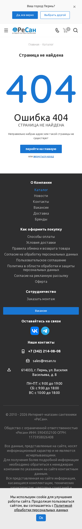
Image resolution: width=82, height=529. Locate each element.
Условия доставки (41, 242)
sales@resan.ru (44, 361)
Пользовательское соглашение (41, 260)
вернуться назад (43, 156)
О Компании (41, 182)
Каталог (41, 190)
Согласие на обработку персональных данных (41, 254)
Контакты (41, 201)
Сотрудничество (41, 291)
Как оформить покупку (41, 229)
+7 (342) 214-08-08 (44, 351)
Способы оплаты (41, 236)
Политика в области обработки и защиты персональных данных (41, 268)
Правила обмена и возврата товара (41, 248)
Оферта (41, 281)
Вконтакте (34, 331)
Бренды (41, 219)
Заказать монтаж (41, 299)
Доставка (41, 213)
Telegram (45, 331)
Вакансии (41, 207)
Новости (41, 196)
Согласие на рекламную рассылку (41, 276)
